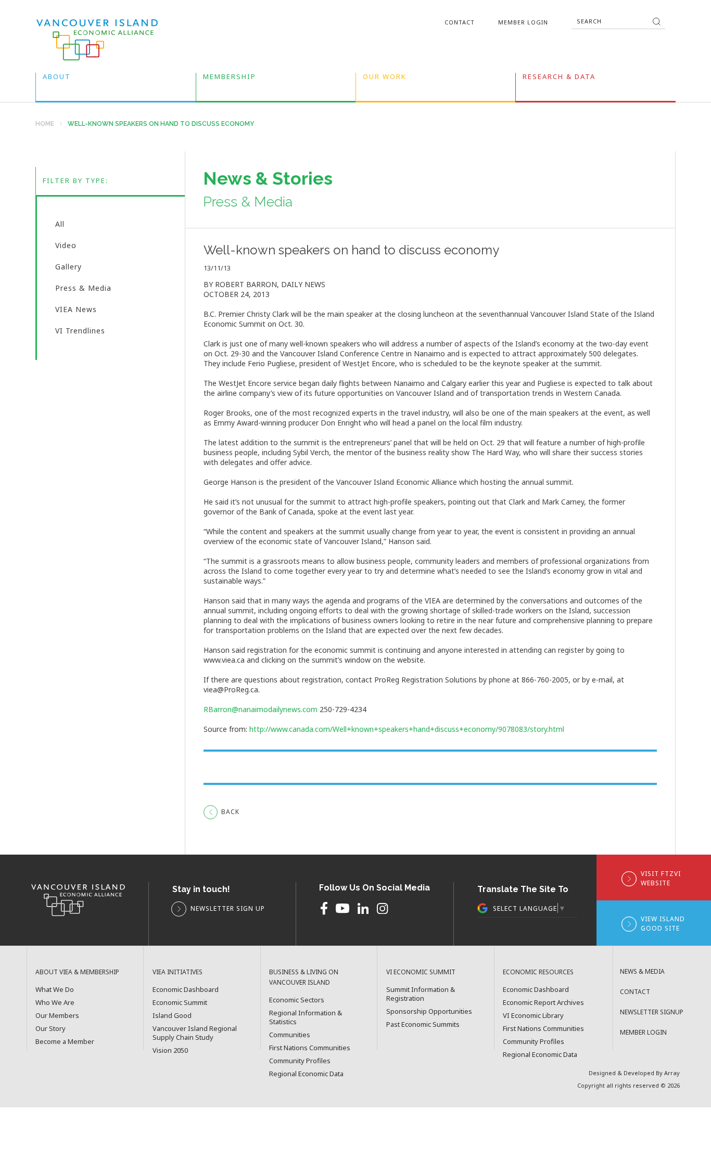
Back (230, 811)
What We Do (54, 989)
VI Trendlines (80, 331)
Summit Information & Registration (420, 994)
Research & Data (559, 79)
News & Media (642, 971)
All (60, 226)
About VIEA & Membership (77, 972)
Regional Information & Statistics (305, 1017)
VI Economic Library (533, 1015)
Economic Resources (538, 972)
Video (66, 247)
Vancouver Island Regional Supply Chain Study (195, 1033)
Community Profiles (300, 1060)
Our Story (50, 1028)
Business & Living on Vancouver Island (303, 977)
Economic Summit (180, 1002)
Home (44, 124)
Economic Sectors (296, 1000)
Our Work (385, 79)
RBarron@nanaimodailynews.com (261, 709)
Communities (289, 1034)
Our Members (57, 1015)
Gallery (68, 269)
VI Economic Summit (420, 972)
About (57, 79)
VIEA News (76, 311)
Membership (229, 79)
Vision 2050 (170, 1050)
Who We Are (54, 1002)
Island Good (172, 1015)
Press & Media (83, 290)
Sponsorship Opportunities (429, 1011)
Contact (460, 22)
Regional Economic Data (306, 1073)
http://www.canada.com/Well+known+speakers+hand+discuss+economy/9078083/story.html (406, 729)
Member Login (523, 22)
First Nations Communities (309, 1047)
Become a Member (64, 1041)
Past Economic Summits (423, 1024)
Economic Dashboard (186, 989)
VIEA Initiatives (177, 972)
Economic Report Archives (543, 1002)
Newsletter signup (651, 1012)
